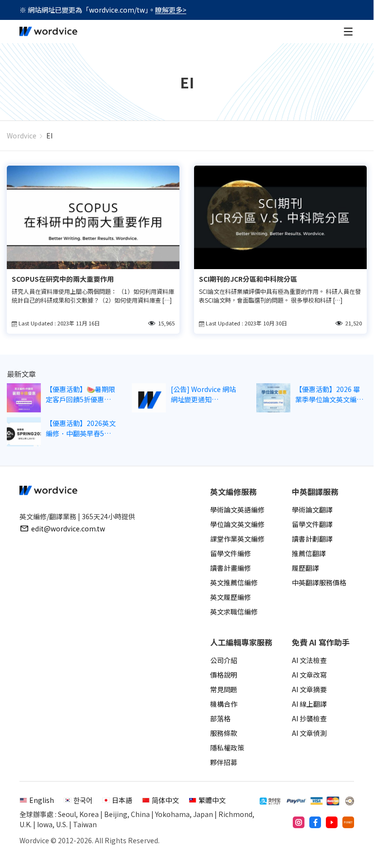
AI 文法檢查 (309, 660)
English (41, 800)
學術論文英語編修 (237, 509)
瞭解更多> (170, 10)
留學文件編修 (230, 553)
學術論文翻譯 (312, 509)
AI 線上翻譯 (309, 704)
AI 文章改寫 (309, 675)
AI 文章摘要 (309, 689)
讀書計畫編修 (230, 568)
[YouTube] (332, 822)
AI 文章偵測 (309, 733)
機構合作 (223, 704)
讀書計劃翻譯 (312, 539)
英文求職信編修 (234, 611)
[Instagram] (298, 822)
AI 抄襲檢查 (309, 718)
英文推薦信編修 (234, 582)
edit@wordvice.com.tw (68, 528)
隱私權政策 (227, 747)
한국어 (82, 800)
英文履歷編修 (230, 597)
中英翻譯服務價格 (319, 582)
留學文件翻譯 (312, 524)
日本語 (122, 800)
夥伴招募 (223, 762)
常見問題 (223, 689)
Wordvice (21, 135)
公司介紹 (223, 660)
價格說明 (223, 675)
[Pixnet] (348, 822)
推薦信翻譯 (309, 553)
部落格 (220, 718)
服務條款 (223, 733)
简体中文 (165, 800)
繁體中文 (212, 800)
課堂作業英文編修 (237, 539)
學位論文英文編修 (237, 524)
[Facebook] (315, 822)
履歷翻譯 (305, 568)
